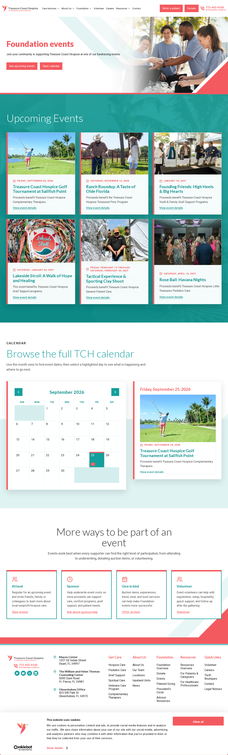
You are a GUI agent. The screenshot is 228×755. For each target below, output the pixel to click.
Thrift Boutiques (210, 677)
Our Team (138, 670)
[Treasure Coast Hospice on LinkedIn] (35, 673)
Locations (139, 675)
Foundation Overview (163, 666)
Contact (136, 8)
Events (161, 678)
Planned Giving (166, 684)
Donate (191, 8)
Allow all (198, 721)
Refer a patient (171, 8)
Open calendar (51, 66)
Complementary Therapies (117, 695)
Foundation (83, 8)
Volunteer (99, 8)
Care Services (49, 8)
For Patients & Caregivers (189, 675)
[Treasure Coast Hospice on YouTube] (23, 673)
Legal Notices (213, 689)
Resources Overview (187, 666)
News (136, 685)
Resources (121, 8)
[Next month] (115, 392)
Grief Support (116, 675)
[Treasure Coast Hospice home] (21, 8)
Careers (110, 8)
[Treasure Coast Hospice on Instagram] (29, 673)
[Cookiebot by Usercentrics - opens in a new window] (23, 748)
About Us (66, 8)
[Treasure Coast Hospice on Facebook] (17, 673)
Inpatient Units (142, 680)
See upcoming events (22, 66)
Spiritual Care (116, 680)
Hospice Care (116, 665)
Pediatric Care (117, 670)
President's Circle (164, 690)
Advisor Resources (163, 699)
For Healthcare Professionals (189, 683)
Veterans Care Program (117, 687)
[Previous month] (18, 392)
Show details (55, 747)
